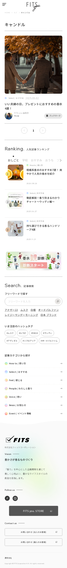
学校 (25, 160)
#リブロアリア (29, 340)
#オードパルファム (49, 340)
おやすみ (36, 160)
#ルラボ (22, 333)
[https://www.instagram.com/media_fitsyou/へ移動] (15, 498)
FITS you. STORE (33, 511)
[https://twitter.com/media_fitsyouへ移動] (7, 498)
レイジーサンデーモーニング (21, 315)
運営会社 (8, 558)
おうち (49, 160)
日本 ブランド (49, 315)
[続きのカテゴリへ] (59, 160)
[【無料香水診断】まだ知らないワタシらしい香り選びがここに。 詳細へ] (33, 268)
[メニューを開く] (4, 4)
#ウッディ (47, 333)
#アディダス (12, 340)
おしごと (13, 160)
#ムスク (10, 333)
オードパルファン (48, 310)
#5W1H (34, 333)
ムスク (24, 310)
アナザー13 (11, 310)
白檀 (33, 310)
